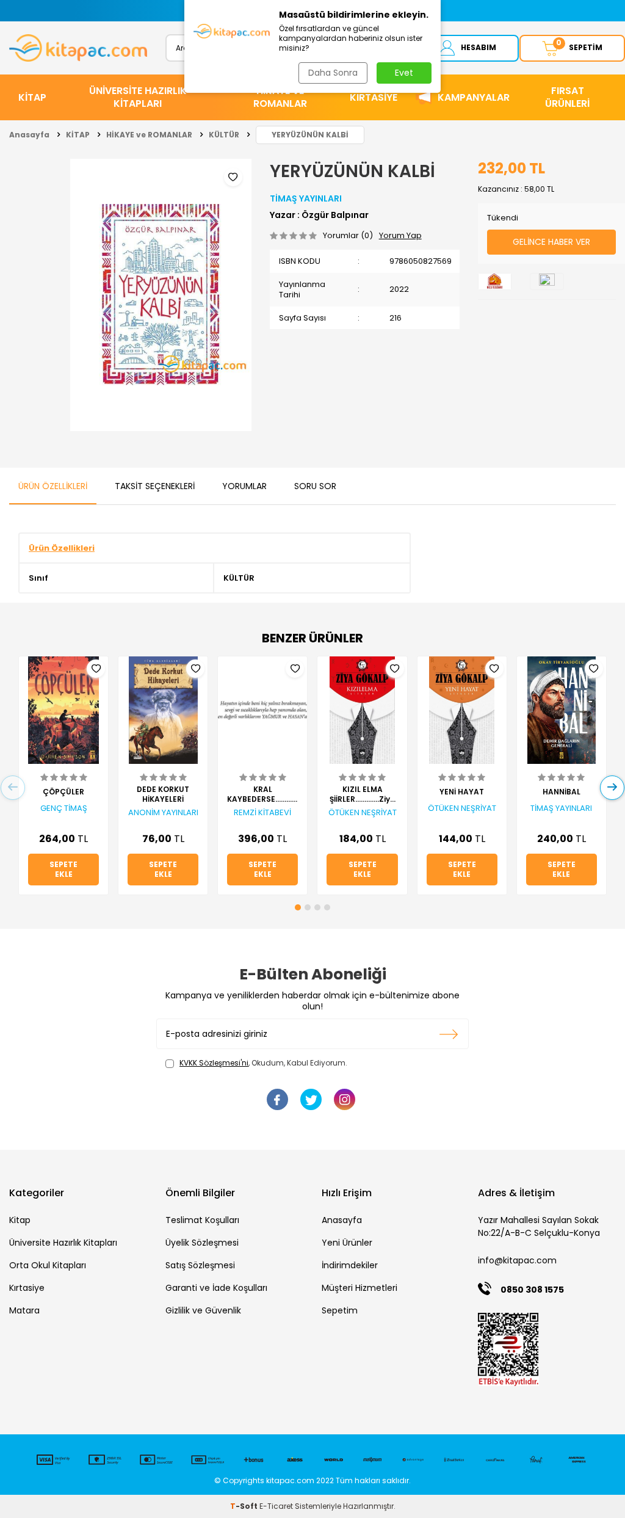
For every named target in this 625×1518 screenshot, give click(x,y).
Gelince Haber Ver (551, 242)
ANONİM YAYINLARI (163, 812)
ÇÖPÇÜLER (63, 792)
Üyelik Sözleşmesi (202, 1243)
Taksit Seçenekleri (155, 486)
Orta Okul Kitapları (47, 1265)
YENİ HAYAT (461, 792)
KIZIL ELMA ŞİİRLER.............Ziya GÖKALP (363, 794)
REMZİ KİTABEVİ (262, 812)
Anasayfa (29, 134)
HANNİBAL (561, 792)
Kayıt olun (449, 1034)
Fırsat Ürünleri (567, 97)
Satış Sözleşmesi (200, 1265)
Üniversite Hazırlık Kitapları (63, 1243)
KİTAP (32, 97)
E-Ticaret (276, 1506)
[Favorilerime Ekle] (96, 668)
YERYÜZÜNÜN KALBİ (310, 134)
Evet (404, 73)
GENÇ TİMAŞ (63, 808)
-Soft (244, 1506)
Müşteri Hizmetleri (359, 1288)
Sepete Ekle (63, 869)
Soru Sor (315, 486)
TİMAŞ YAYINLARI (306, 198)
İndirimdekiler (350, 1265)
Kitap (20, 1220)
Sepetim (340, 1310)
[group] (160, 295)
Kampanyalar (474, 97)
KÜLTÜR (224, 134)
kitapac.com (290, 1480)
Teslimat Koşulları (202, 1220)
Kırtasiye (27, 1288)
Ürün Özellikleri (52, 486)
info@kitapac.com (517, 1260)
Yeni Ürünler (347, 1243)
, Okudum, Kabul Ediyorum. (263, 1063)
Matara (24, 1310)
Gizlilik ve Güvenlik (203, 1310)
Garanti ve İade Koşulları (216, 1288)
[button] (298, 907)
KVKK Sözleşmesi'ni (213, 1063)
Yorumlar (244, 486)
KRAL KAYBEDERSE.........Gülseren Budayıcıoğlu (262, 794)
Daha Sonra (333, 73)
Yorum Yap (400, 235)
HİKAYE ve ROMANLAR (280, 97)
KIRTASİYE (373, 97)
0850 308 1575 (532, 1290)
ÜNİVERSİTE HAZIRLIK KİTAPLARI (138, 97)
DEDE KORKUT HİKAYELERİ (163, 794)
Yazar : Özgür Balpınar (319, 215)
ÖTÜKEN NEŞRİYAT (362, 812)
